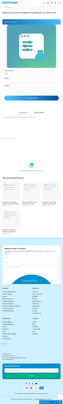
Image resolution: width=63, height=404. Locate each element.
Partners (35, 334)
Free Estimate (41, 399)
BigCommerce (36, 301)
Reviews (5, 336)
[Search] (31, 7)
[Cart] (55, 2)
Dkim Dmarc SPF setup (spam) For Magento (9, 230)
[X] (29, 383)
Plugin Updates (7, 322)
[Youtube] (36, 383)
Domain (6, 78)
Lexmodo (35, 308)
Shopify (34, 299)
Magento (35, 296)
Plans (4, 331)
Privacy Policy (6, 338)
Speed (4, 296)
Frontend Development (9, 292)
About (34, 322)
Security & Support (8, 304)
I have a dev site (9, 70)
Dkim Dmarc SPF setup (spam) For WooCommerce (10, 203)
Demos (4, 327)
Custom (34, 311)
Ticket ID (7, 85)
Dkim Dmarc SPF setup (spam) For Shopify (29, 203)
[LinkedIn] (32, 383)
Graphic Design (7, 294)
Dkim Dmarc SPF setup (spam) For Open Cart (49, 203)
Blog (33, 324)
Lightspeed (35, 306)
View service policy (8, 138)
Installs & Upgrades (8, 301)
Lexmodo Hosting (7, 308)
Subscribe (31, 376)
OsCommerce (36, 313)
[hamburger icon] (60, 2)
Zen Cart (35, 292)
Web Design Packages (9, 334)
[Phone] (44, 2)
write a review (39, 171)
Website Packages (8, 311)
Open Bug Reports (8, 324)
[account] (51, 3)
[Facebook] (26, 383)
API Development (7, 299)
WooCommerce (37, 294)
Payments (5, 329)
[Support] (48, 2)
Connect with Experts (30, 281)
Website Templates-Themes (11, 306)
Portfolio (35, 327)
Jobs (33, 331)
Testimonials (36, 329)
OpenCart (35, 304)
